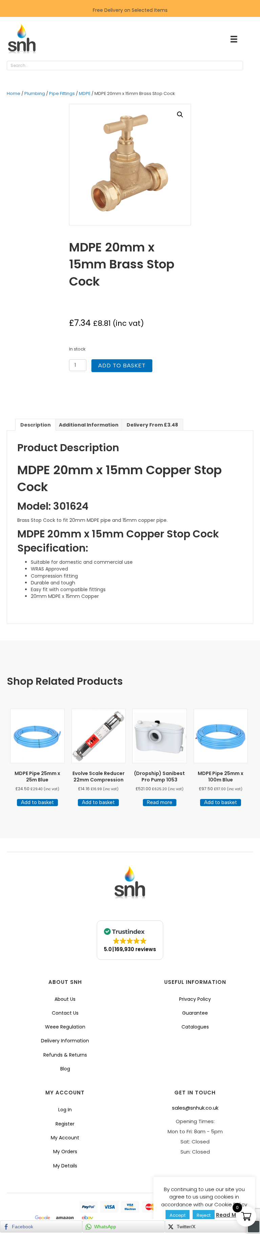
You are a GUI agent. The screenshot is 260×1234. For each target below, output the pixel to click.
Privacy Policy (195, 999)
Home (13, 93)
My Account (65, 1137)
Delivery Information (65, 1040)
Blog (65, 1068)
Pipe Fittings (62, 93)
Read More (230, 1214)
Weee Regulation (65, 1026)
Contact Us (65, 1013)
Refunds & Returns (65, 1054)
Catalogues (195, 1026)
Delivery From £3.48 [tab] (152, 424)
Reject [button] (204, 1215)
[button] (249, 66)
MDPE (84, 93)
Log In (65, 1109)
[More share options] (253, 1226)
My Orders (65, 1151)
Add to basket (122, 365)
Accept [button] (178, 1215)
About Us (65, 999)
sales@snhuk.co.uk (195, 1107)
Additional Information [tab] (88, 424)
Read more (159, 802)
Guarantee (195, 1013)
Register (65, 1123)
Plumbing (34, 93)
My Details (65, 1165)
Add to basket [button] (37, 802)
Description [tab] (35, 424)
